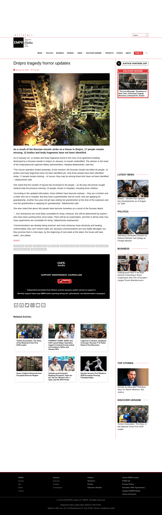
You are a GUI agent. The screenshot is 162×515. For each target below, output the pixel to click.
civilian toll (18, 246)
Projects (109, 53)
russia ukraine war (21, 249)
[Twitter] (15, 35)
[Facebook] (19, 35)
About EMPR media (130, 477)
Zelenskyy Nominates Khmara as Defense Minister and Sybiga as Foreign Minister (132, 238)
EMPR (16, 240)
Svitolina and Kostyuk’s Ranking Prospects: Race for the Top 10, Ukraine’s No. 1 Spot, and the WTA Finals (60, 376)
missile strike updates (70, 246)
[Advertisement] (81, 16)
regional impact (87, 246)
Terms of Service (129, 494)
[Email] (38, 305)
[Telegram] (43, 305)
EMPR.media (53, 246)
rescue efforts (101, 246)
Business (60, 53)
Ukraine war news (39, 249)
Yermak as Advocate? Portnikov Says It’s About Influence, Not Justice (132, 389)
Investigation (57, 487)
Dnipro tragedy (40, 246)
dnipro (28, 246)
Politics (49, 53)
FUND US (138, 53)
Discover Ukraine (94, 53)
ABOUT (128, 53)
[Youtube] (28, 35)
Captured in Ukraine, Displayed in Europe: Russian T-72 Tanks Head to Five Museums (93, 343)
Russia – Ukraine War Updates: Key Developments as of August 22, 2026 (132, 201)
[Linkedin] (23, 35)
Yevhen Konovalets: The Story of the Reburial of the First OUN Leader (28, 343)
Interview (56, 481)
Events (120, 53)
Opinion (70, 53)
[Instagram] (32, 35)
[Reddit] (16, 305)
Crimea (21, 491)
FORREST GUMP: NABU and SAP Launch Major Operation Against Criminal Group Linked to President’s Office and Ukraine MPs (61, 345)
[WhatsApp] (32, 305)
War (19, 484)
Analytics (56, 484)
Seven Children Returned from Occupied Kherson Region (29, 374)
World (20, 487)
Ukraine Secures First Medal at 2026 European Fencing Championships (93, 375)
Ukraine (21, 481)
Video (80, 53)
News (40, 53)
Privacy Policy (128, 484)
